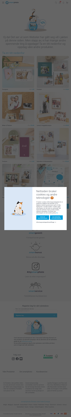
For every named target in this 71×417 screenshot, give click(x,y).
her (57, 213)
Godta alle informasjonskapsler (42, 217)
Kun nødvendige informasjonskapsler (56, 217)
